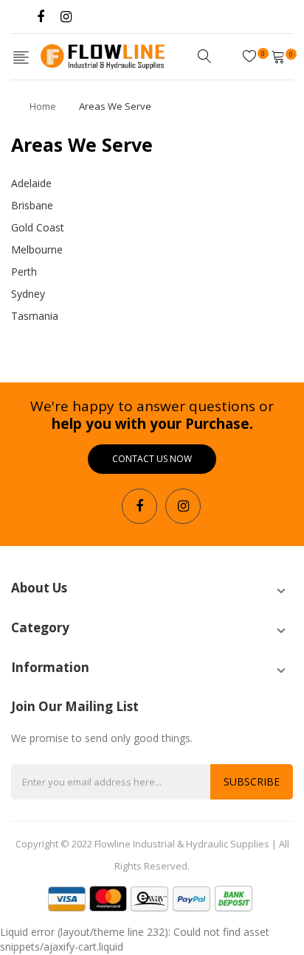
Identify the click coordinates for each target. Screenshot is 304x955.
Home (43, 106)
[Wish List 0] (251, 56)
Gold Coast (37, 227)
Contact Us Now (152, 458)
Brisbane (32, 205)
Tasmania (34, 316)
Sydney (28, 294)
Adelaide (31, 183)
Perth (24, 272)
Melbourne (37, 249)
